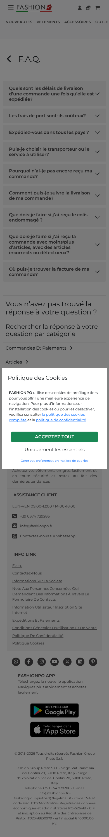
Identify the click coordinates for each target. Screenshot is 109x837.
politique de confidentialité (61, 420)
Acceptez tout (54, 436)
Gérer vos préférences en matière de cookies (54, 461)
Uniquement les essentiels (55, 449)
